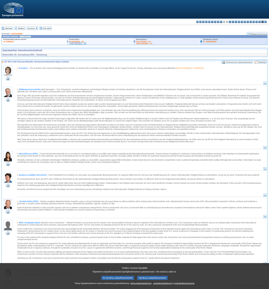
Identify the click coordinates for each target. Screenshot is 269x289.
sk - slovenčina (256, 22)
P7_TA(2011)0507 (210, 42)
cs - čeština (203, 22)
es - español (200, 22)
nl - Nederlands (245, 22)
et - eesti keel (212, 22)
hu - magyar (239, 22)
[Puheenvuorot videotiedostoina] (8, 79)
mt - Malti (242, 22)
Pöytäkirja (262, 62)
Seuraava (31, 28)
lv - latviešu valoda (233, 22)
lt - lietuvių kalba (236, 22)
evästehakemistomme (184, 283)
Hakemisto (8, 28)
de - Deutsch (209, 22)
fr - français (221, 22)
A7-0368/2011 (8, 42)
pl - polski (248, 22)
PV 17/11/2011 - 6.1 (143, 42)
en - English (218, 22)
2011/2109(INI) (16, 34)
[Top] (265, 84)
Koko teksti (47, 28)
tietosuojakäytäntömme (140, 283)
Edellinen (21, 28)
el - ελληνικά (215, 22)
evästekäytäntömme (162, 283)
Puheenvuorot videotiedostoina (239, 62)
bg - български (197, 22)
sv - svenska (265, 22)
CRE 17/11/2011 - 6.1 (144, 43)
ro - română (253, 22)
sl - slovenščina (259, 22)
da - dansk (206, 22)
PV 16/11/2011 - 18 (76, 42)
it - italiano (230, 22)
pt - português (251, 22)
